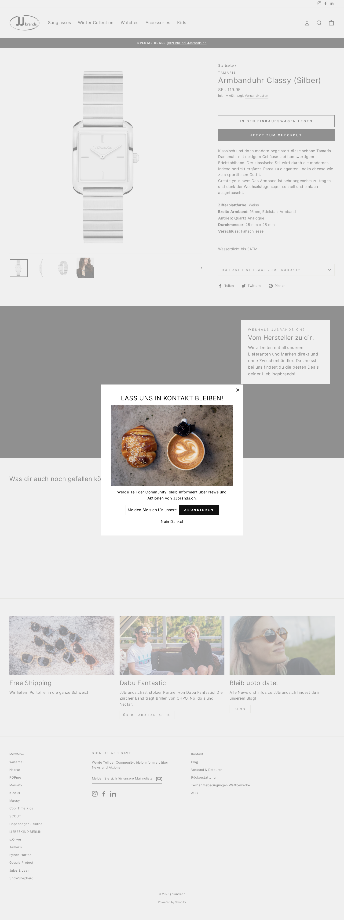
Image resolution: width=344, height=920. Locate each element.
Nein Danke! (172, 521)
